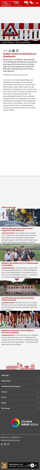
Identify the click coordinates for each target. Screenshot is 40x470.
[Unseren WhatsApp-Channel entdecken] (2, 444)
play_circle (32, 465)
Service (4, 392)
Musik (4, 403)
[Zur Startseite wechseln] (6, 3)
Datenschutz (15, 437)
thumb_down (29, 465)
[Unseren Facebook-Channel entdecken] (5, 444)
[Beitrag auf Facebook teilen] (13, 51)
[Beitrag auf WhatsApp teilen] (10, 51)
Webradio (5, 375)
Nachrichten (6, 381)
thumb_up (36, 465)
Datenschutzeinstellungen (10, 440)
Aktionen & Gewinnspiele (11, 386)
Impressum (5, 437)
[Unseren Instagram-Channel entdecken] (8, 444)
